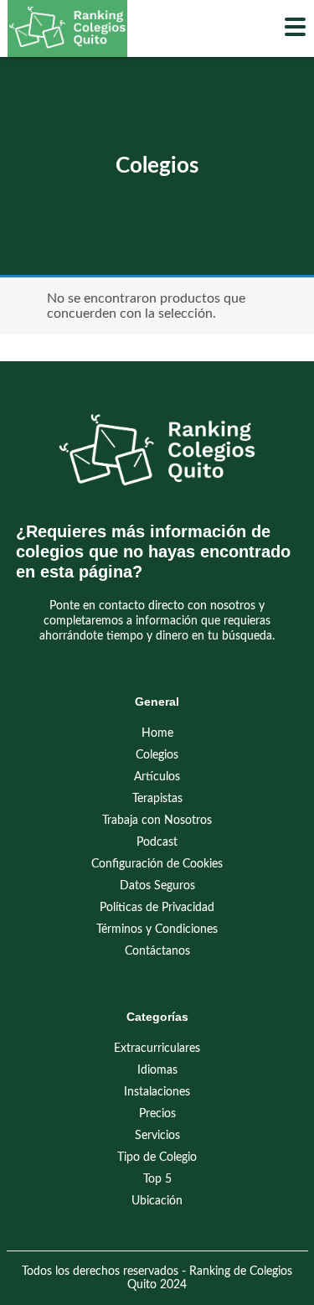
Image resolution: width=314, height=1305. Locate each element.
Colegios (157, 755)
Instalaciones (157, 1092)
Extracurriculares (157, 1048)
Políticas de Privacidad (157, 908)
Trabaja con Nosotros (157, 820)
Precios (157, 1114)
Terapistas (157, 799)
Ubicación (157, 1201)
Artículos (157, 777)
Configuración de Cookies (157, 864)
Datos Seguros (157, 886)
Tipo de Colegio (157, 1157)
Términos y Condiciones (157, 929)
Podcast (157, 842)
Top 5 (157, 1179)
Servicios (157, 1136)
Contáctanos (157, 951)
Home (157, 733)
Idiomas (157, 1070)
